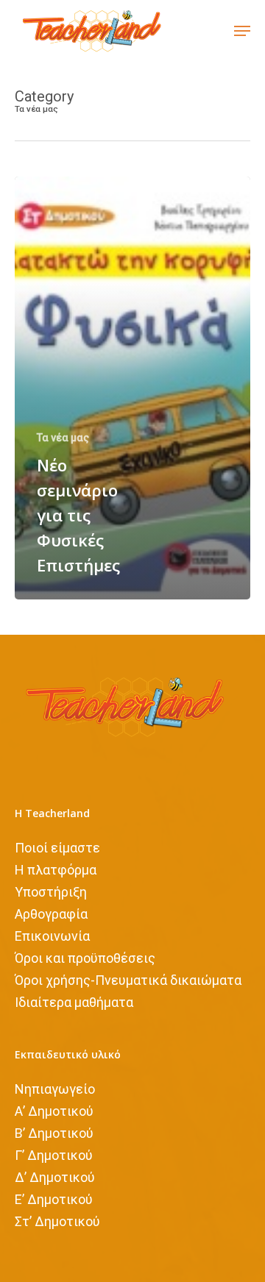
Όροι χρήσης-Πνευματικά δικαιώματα (128, 980)
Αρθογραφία (51, 914)
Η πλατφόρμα (55, 869)
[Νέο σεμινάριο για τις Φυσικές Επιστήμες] (132, 388)
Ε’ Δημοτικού (54, 1199)
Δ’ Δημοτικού (55, 1177)
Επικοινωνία (52, 936)
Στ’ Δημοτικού (57, 1221)
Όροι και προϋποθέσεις (85, 958)
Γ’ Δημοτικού (54, 1155)
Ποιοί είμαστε (57, 847)
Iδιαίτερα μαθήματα (74, 1002)
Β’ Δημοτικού (54, 1133)
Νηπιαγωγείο (55, 1089)
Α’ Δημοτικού (54, 1111)
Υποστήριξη (51, 892)
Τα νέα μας (63, 438)
